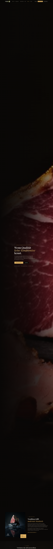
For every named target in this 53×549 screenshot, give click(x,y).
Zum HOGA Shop (45, 1)
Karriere (28, 1)
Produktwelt (16, 1)
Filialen (31, 1)
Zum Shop (36, 1)
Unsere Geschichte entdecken (32, 532)
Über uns (13, 1)
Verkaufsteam (22, 1)
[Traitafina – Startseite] (7, 1)
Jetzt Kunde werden (40, 1)
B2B (25, 1)
